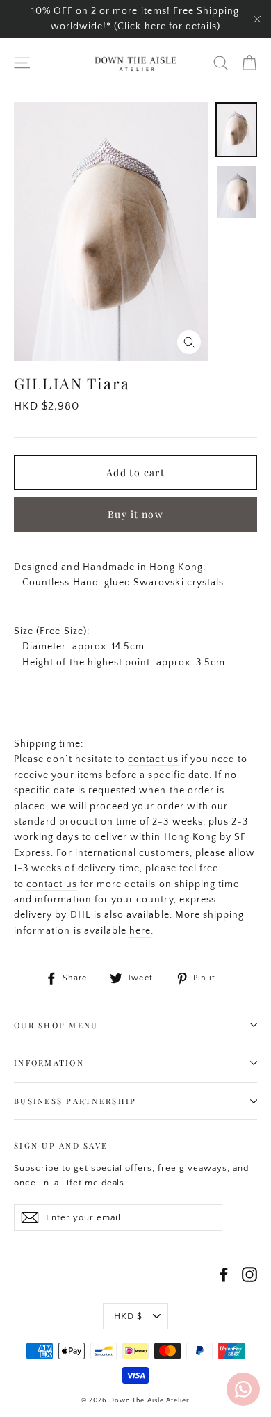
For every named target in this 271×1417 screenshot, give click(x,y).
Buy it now (135, 514)
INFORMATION (49, 1063)
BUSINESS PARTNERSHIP (75, 1101)
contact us (153, 759)
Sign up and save (61, 1145)
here (140, 931)
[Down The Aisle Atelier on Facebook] (223, 1274)
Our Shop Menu (56, 1025)
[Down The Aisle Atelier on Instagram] (249, 1274)
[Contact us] (243, 1389)
